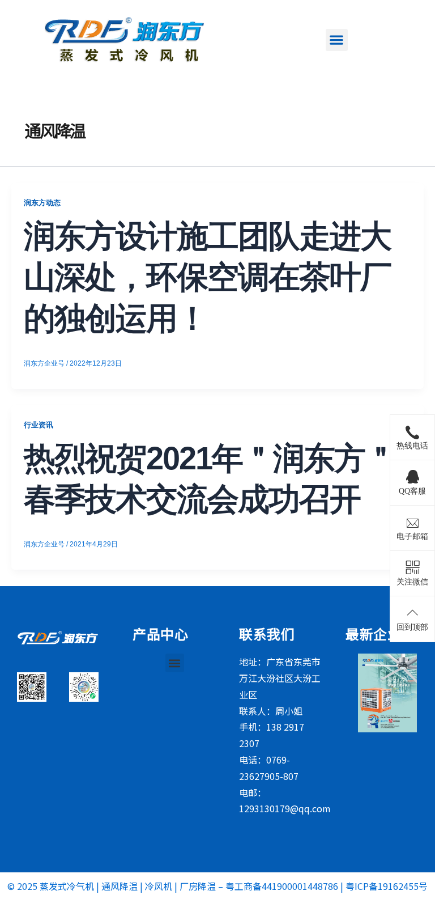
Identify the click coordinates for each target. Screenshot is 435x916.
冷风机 (158, 886)
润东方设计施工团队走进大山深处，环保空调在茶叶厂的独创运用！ (207, 277)
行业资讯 (38, 425)
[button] (337, 40)
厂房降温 (198, 886)
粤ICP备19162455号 (387, 886)
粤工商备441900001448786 (281, 886)
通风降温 (119, 886)
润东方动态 (42, 202)
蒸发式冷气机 (67, 886)
